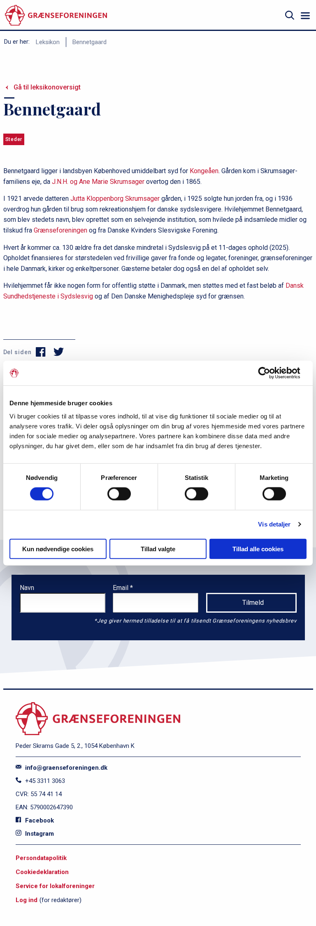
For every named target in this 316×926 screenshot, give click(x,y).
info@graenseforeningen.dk (65, 767)
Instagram (38, 833)
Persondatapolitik (41, 858)
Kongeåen (204, 171)
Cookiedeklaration (42, 872)
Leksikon (48, 42)
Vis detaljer (274, 524)
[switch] (119, 494)
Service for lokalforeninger (55, 886)
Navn (27, 588)
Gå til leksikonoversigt (47, 87)
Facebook (38, 820)
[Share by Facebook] (41, 352)
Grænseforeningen (60, 230)
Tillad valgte (158, 548)
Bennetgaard (89, 42)
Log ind (26, 900)
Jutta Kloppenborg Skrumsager (115, 198)
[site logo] (56, 15)
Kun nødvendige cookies (57, 548)
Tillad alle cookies (257, 548)
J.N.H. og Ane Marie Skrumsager (98, 182)
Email (121, 588)
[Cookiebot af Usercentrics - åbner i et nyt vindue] (271, 373)
